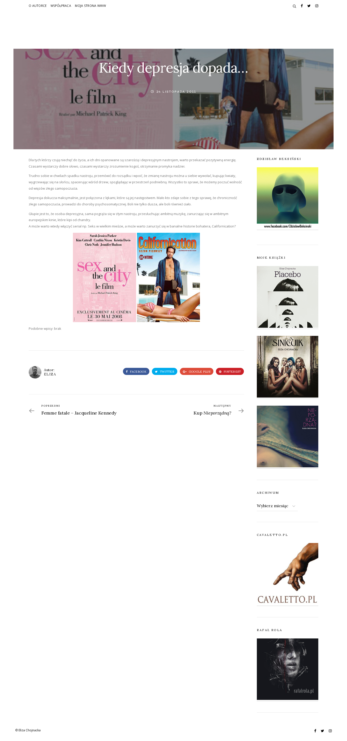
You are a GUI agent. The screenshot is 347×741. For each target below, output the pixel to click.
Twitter (166, 371)
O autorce (38, 6)
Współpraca (61, 6)
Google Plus (199, 371)
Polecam (224, 36)
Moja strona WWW (90, 6)
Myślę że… (124, 36)
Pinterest (232, 371)
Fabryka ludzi (155, 36)
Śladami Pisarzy (192, 36)
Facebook (137, 371)
